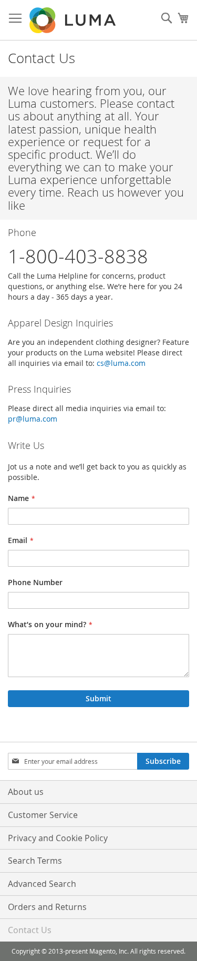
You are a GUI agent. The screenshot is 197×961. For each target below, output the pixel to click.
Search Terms (35, 860)
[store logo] (73, 20)
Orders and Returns (47, 907)
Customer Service (43, 815)
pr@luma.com (32, 419)
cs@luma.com (121, 363)
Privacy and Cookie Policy (58, 838)
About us (26, 792)
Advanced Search (42, 884)
